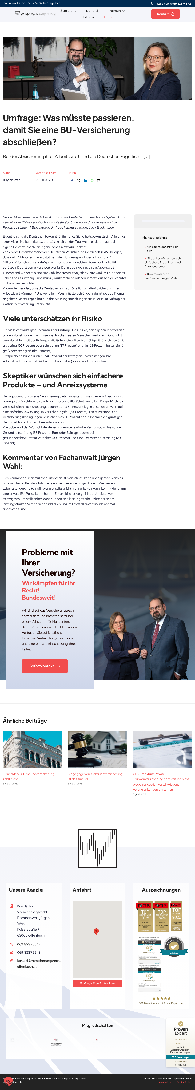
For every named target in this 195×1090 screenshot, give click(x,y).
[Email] (98, 182)
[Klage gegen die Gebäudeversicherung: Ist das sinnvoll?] (97, 749)
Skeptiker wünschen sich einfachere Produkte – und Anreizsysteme (163, 262)
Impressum (150, 1078)
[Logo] (35, 13)
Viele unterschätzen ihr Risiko (161, 248)
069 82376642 (29, 944)
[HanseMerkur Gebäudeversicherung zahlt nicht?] (32, 749)
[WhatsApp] (92, 182)
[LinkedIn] (85, 182)
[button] (96, 932)
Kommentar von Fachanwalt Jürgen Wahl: (161, 276)
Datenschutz (163, 1078)
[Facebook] (72, 182)
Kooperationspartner (181, 1078)
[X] (78, 182)
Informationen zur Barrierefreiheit (175, 1082)
